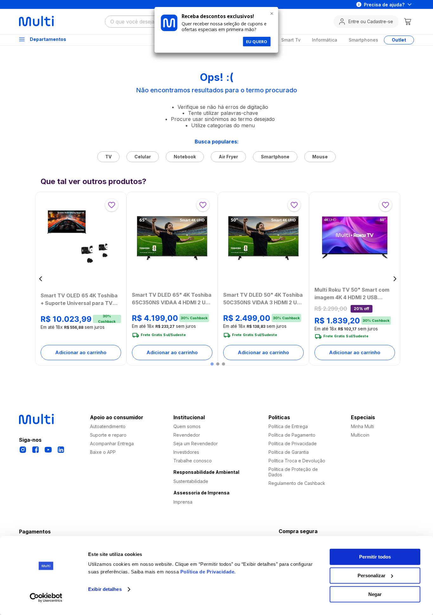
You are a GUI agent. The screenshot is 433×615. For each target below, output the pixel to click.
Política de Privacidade (207, 571)
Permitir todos (375, 556)
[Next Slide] (395, 278)
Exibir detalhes (105, 589)
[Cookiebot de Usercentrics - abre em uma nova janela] (46, 597)
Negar (375, 594)
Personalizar (371, 575)
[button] (212, 364)
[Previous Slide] (40, 278)
